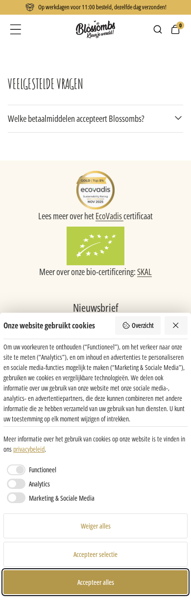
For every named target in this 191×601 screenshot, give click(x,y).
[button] (15, 29)
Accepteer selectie (95, 554)
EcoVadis (109, 216)
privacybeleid (29, 449)
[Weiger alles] (176, 325)
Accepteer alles (95, 582)
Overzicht (143, 325)
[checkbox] (29, 469)
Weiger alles (96, 526)
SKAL (144, 271)
